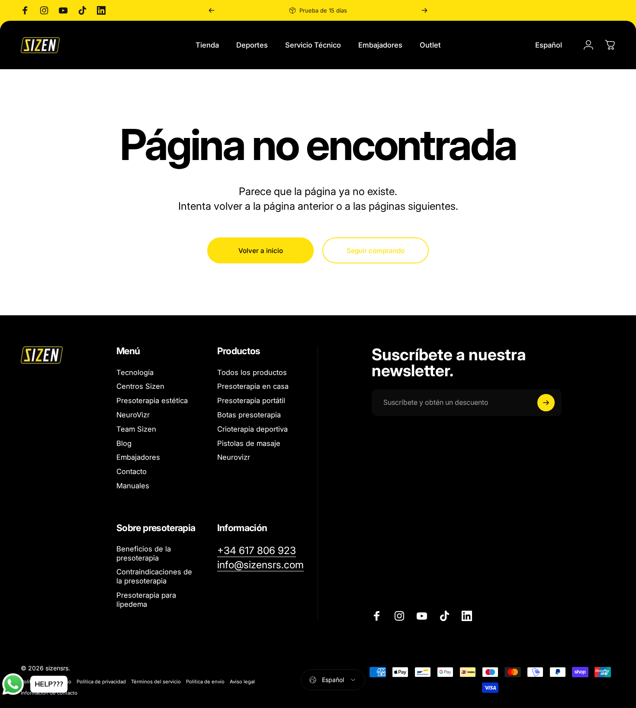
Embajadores (138, 457)
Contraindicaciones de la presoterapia (154, 577)
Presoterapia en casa (253, 386)
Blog (124, 443)
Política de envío (205, 682)
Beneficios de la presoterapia (143, 553)
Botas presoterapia (249, 414)
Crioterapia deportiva (252, 429)
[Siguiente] (424, 10)
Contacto (131, 471)
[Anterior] (211, 10)
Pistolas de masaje (248, 443)
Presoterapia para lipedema (146, 600)
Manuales (132, 485)
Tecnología (135, 372)
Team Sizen (136, 429)
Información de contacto (49, 693)
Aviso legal (242, 682)
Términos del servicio (156, 682)
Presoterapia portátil (251, 400)
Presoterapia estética (152, 400)
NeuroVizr (133, 414)
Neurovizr (233, 457)
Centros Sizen (140, 386)
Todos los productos (252, 372)
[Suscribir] (546, 402)
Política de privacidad (101, 682)
